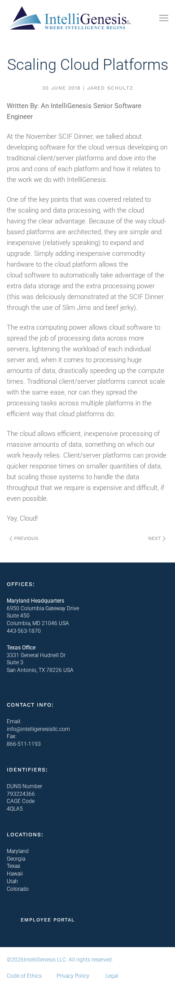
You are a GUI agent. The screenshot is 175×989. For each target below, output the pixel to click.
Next (154, 538)
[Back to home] (69, 18)
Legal (111, 976)
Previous (26, 538)
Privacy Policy (73, 976)
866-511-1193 (24, 744)
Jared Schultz (110, 88)
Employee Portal (48, 920)
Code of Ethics (24, 976)
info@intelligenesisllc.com (38, 729)
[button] (163, 18)
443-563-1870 (24, 631)
